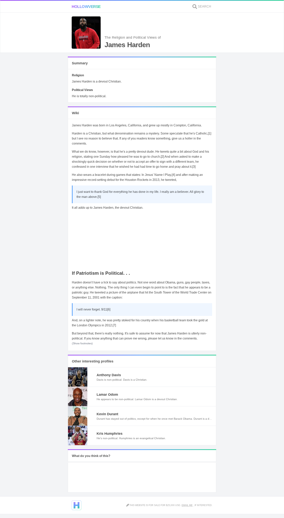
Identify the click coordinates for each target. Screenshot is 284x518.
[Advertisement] (142, 240)
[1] (209, 133)
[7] (114, 325)
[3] (194, 166)
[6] (108, 309)
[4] (173, 174)
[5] (99, 196)
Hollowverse (86, 6)
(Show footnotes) (82, 343)
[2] (162, 156)
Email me (187, 505)
